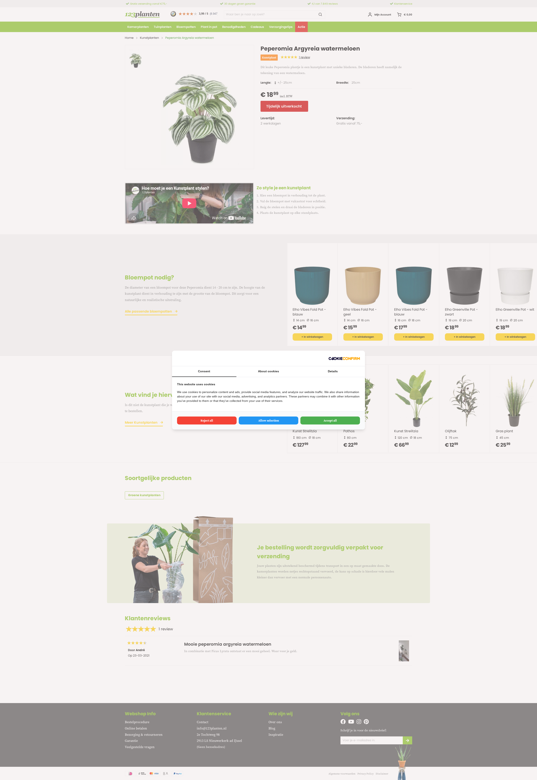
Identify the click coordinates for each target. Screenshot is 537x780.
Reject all (207, 420)
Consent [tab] (204, 371)
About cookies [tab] (268, 371)
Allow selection (268, 420)
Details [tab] (333, 371)
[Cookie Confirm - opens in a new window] (344, 358)
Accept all (330, 420)
